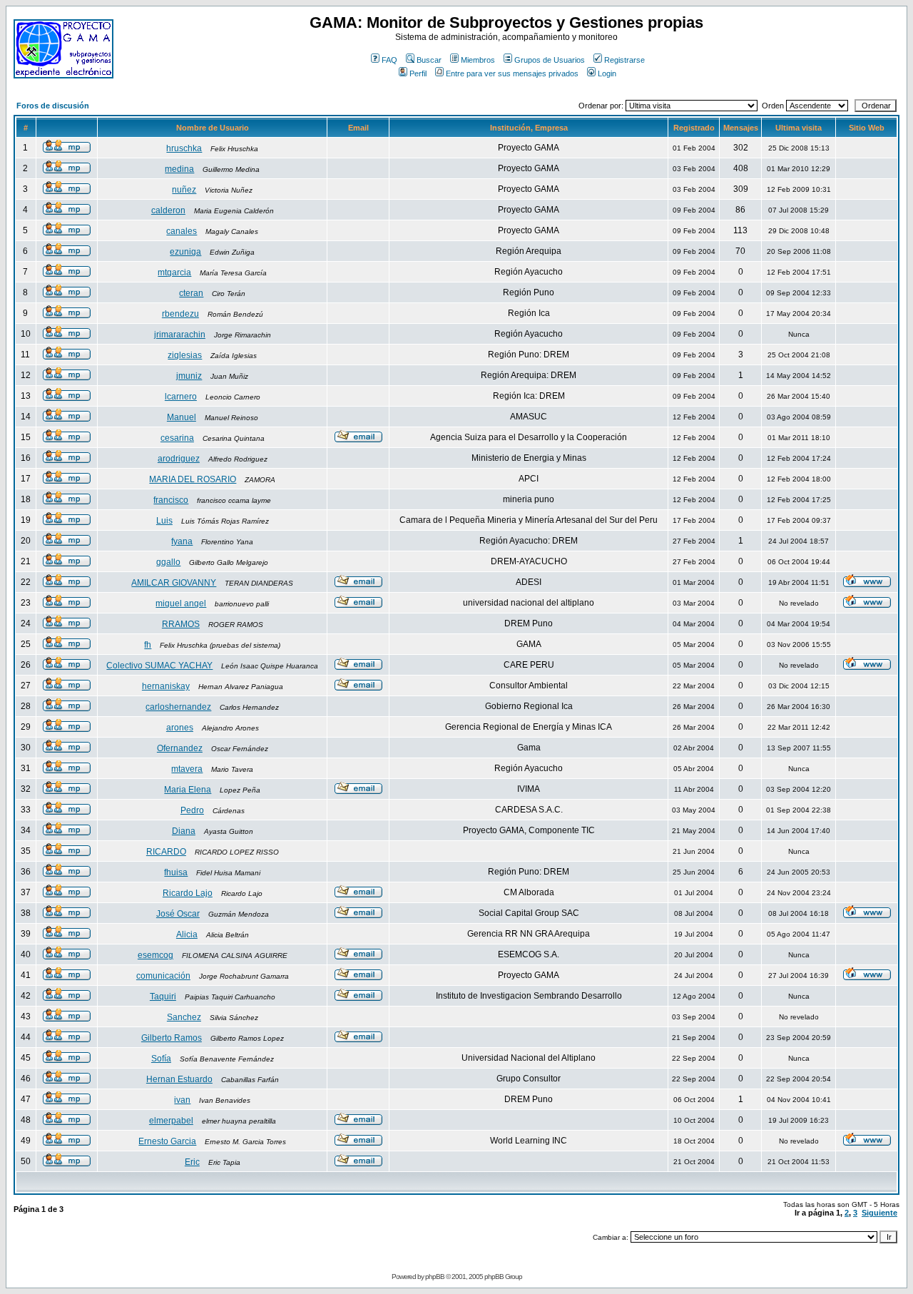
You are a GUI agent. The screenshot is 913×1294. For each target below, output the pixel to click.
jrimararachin (179, 335)
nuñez (184, 190)
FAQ (389, 60)
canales (181, 231)
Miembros (478, 60)
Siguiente (879, 1212)
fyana (182, 541)
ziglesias (185, 355)
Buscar (429, 60)
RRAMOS (181, 624)
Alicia (187, 934)
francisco (170, 500)
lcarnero (181, 397)
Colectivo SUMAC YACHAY (159, 666)
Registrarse (624, 60)
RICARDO (166, 852)
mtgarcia (174, 272)
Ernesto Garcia (167, 1141)
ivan (182, 1100)
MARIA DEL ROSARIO (192, 479)
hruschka (184, 148)
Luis (164, 521)
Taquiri (163, 997)
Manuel (181, 417)
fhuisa (176, 872)
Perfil (418, 73)
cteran (191, 293)
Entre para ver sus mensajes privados (512, 73)
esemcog (155, 955)
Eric (192, 1162)
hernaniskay (166, 686)
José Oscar (178, 914)
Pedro (192, 810)
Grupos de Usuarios (549, 60)
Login (607, 73)
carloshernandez (178, 707)
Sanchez (184, 1017)
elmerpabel (171, 1121)
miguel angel (180, 603)
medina (179, 169)
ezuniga (185, 252)
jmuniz (189, 376)
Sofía (161, 1059)
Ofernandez (180, 748)
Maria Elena (187, 790)
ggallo (168, 562)
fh (147, 645)
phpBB (434, 1276)
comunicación (163, 976)
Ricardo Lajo (188, 893)
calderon (168, 210)
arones (179, 728)
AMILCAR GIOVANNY (173, 583)
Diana (183, 831)
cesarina (177, 438)
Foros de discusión (52, 105)
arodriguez (179, 459)
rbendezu (180, 314)
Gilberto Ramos (171, 1038)
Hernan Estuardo (179, 1079)
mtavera (187, 769)
